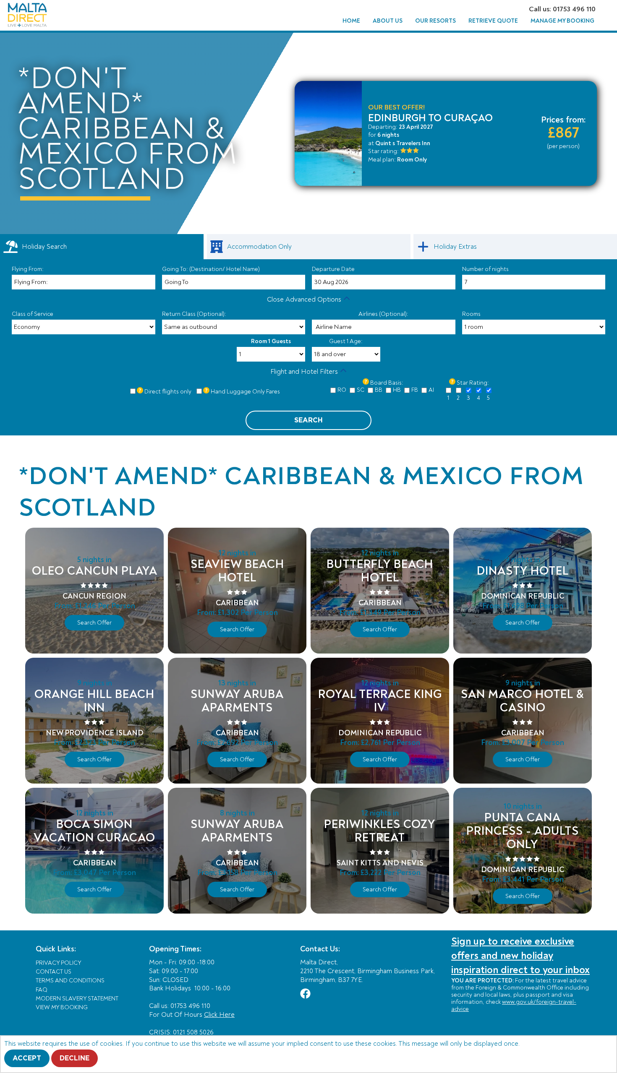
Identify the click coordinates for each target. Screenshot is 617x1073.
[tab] (102, 246)
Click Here (219, 1014)
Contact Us (53, 971)
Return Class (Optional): (194, 314)
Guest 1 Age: (346, 341)
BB (378, 389)
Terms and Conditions (70, 980)
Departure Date (333, 269)
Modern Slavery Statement (77, 998)
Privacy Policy (58, 962)
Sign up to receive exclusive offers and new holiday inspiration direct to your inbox (520, 955)
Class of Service (32, 314)
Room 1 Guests (271, 341)
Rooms (471, 314)
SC (360, 389)
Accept (27, 1058)
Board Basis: (386, 382)
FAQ (41, 989)
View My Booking (62, 1007)
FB (414, 389)
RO (341, 389)
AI (431, 389)
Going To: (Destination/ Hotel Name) (211, 269)
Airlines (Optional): (383, 314)
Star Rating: (473, 382)
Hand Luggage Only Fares (245, 391)
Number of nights (485, 269)
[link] (308, 246)
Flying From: (28, 269)
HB (397, 389)
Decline (74, 1058)
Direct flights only (167, 391)
